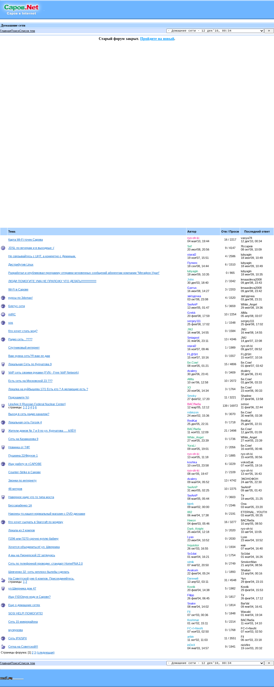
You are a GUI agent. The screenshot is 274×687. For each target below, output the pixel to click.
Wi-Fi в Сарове (18, 289)
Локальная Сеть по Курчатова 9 (30, 364)
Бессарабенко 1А (20, 505)
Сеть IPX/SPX (17, 638)
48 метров (15, 488)
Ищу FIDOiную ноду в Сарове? (29, 596)
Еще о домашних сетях (24, 605)
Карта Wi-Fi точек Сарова (25, 239)
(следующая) (46, 652)
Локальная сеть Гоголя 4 (25, 422)
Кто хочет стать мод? (22, 331)
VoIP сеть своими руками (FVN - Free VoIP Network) (43, 372)
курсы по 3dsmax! (20, 297)
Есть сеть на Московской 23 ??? (30, 380)
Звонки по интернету (22, 480)
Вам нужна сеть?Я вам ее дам (29, 355)
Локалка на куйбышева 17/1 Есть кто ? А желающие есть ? (48, 389)
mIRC (12, 314)
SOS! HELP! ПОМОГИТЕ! (25, 613)
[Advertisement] (21, 121)
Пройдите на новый (157, 39)
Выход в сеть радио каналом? (28, 414)
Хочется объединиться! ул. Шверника (34, 546)
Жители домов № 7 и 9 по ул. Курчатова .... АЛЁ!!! (42, 430)
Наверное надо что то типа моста (31, 497)
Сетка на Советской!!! (23, 646)
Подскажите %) (18, 397)
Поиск (15, 30)
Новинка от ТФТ (19, 447)
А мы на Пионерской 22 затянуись (31, 555)
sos (10, 322)
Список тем (27, 30)
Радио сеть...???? (20, 339)
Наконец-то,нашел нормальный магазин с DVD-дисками (46, 513)
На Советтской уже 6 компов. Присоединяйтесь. (41, 578)
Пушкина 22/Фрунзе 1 (23, 455)
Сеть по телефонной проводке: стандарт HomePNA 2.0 (45, 563)
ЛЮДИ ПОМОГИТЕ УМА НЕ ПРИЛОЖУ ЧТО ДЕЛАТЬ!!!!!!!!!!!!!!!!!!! (52, 281)
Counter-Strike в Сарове (24, 472)
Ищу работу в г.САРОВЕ (24, 463)
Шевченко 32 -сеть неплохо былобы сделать (38, 571)
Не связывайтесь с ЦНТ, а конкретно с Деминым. (42, 256)
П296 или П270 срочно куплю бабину (33, 538)
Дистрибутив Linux (20, 264)
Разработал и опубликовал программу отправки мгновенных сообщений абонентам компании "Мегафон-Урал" (83, 272)
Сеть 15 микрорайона (23, 621)
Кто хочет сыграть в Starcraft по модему (35, 522)
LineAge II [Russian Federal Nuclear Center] (37, 404)
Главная (5, 30)
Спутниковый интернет (24, 347)
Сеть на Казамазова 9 (23, 438)
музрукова (15, 630)
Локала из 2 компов (21, 530)
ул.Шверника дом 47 (22, 588)
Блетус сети (16, 306)
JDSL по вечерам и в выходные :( (31, 247)
